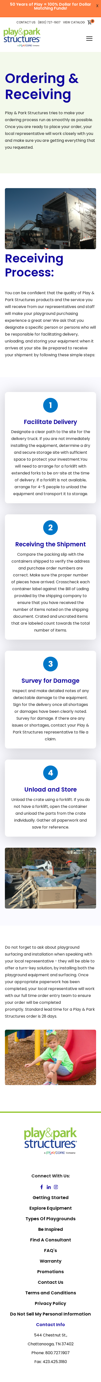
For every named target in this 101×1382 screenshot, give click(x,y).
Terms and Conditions (50, 1293)
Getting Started (51, 1197)
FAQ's (50, 1250)
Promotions (50, 1271)
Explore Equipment (50, 1208)
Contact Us (50, 1282)
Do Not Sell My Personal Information (50, 1314)
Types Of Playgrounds (50, 1219)
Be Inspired (50, 1229)
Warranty (51, 1261)
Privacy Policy (50, 1303)
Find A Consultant (50, 1240)
